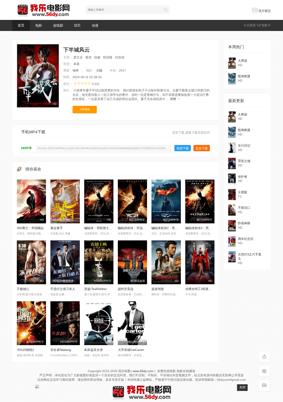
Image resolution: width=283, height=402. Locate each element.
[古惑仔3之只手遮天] (232, 256)
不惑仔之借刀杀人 (62, 289)
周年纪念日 (245, 239)
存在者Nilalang (60, 350)
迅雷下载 (182, 148)
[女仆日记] (232, 147)
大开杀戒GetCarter (131, 350)
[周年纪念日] (232, 241)
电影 (38, 25)
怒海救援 (244, 76)
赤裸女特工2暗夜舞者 (200, 289)
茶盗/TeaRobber (95, 289)
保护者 (242, 176)
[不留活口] (232, 210)
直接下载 (201, 148)
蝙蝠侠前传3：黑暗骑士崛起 (204, 228)
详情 (173, 99)
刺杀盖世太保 (93, 350)
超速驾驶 (157, 289)
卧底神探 (244, 223)
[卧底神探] (232, 225)
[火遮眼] (232, 194)
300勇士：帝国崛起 (30, 228)
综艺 (77, 25)
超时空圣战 (125, 289)
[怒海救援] (232, 78)
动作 (76, 70)
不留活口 (244, 207)
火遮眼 (242, 192)
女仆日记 (244, 145)
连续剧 (58, 25)
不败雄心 (23, 289)
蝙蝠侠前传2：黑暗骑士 (167, 228)
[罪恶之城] (232, 163)
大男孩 (242, 60)
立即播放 (84, 109)
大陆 (99, 70)
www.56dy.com (143, 371)
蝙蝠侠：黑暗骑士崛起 (99, 228)
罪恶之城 (244, 161)
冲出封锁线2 (25, 350)
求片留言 (264, 11)
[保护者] (232, 179)
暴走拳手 (56, 228)
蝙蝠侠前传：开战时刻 (133, 228)
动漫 (95, 25)
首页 (21, 25)
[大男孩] (232, 63)
